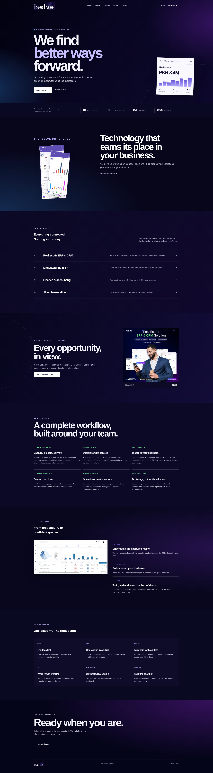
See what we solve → (61, 90)
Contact (124, 6)
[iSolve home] (44, 6)
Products (97, 6)
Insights (115, 6)
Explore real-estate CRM (46, 374)
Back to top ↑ (175, 763)
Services (107, 6)
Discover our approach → (108, 173)
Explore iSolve (43, 90)
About (89, 6)
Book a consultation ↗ (169, 6)
